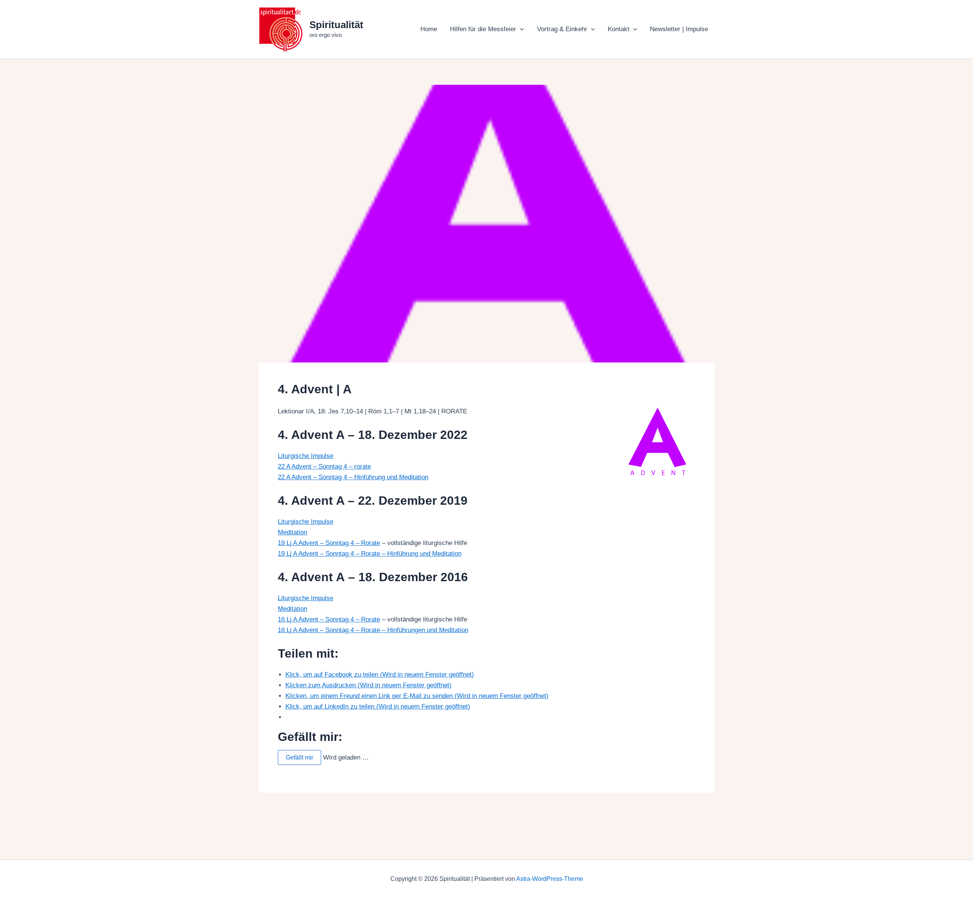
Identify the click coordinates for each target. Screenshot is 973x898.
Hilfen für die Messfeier (483, 29)
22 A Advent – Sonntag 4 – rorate (324, 466)
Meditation (292, 532)
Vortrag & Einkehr (562, 29)
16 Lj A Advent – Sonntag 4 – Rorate (329, 619)
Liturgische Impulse (305, 455)
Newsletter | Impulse (679, 29)
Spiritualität (336, 24)
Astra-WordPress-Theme (549, 879)
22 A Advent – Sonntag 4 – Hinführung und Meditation (353, 477)
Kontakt (618, 29)
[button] (520, 29)
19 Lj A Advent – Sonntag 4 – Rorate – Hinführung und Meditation (369, 553)
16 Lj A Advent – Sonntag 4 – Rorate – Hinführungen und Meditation (373, 630)
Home (428, 29)
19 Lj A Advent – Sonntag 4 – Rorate (329, 543)
